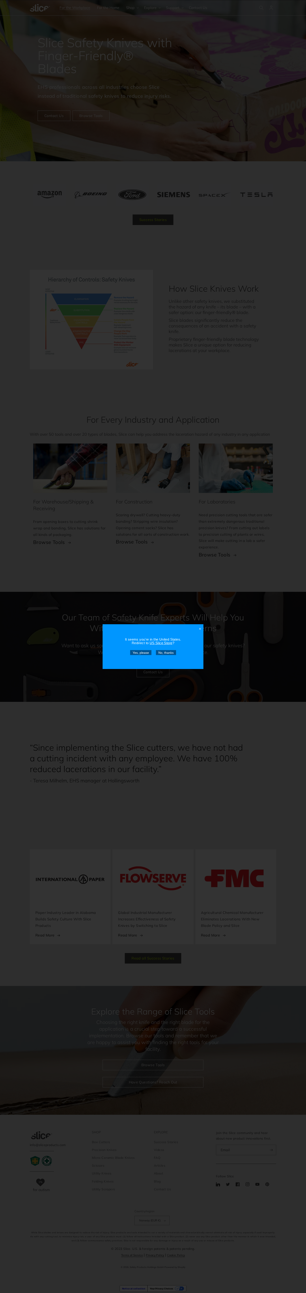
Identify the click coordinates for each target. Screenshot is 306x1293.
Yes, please (141, 652)
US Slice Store (161, 643)
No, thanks (166, 652)
